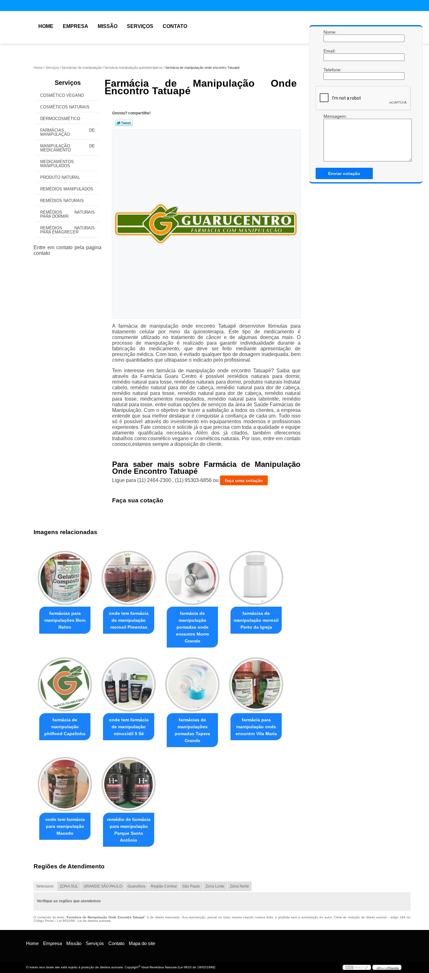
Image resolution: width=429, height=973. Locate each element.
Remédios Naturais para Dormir (67, 214)
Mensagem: (329, 116)
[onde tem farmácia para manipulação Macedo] (65, 784)
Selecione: (45, 886)
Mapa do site (142, 943)
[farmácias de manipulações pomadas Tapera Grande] (192, 684)
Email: (329, 50)
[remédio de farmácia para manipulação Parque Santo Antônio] (128, 784)
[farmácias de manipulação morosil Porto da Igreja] (256, 578)
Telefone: (329, 69)
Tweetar (124, 123)
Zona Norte (239, 886)
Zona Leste (215, 886)
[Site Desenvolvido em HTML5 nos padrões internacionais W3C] (357, 967)
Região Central (164, 886)
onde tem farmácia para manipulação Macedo (65, 826)
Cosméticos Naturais (65, 107)
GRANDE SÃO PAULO (103, 886)
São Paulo (191, 886)
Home (45, 26)
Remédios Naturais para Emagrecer (67, 230)
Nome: (329, 32)
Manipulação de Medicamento (67, 148)
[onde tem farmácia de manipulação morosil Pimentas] (128, 578)
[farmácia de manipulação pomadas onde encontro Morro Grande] (192, 578)
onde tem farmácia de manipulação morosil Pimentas (129, 620)
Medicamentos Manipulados (57, 163)
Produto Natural (60, 177)
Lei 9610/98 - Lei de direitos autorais (84, 920)
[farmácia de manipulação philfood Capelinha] (65, 684)
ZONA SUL (69, 886)
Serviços (140, 26)
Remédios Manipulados (66, 189)
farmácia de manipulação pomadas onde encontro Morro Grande (192, 627)
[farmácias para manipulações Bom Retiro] (65, 578)
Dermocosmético (60, 118)
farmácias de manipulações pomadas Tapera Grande (192, 730)
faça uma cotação (244, 480)
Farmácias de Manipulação (67, 132)
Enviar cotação (344, 173)
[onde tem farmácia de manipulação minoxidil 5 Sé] (128, 684)
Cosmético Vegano (62, 95)
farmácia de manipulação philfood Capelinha (64, 726)
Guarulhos (136, 886)
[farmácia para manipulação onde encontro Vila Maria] (256, 684)
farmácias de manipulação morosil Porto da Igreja (256, 620)
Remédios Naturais (62, 200)
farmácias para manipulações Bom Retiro (64, 620)
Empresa (75, 26)
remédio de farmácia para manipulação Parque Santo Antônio (128, 830)
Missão (107, 26)
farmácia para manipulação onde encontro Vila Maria (256, 726)
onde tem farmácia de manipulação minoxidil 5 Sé (129, 726)
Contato (175, 26)
